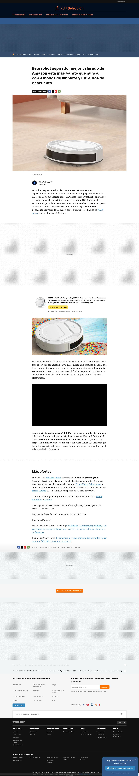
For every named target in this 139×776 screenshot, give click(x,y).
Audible (48, 499)
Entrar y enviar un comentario (70, 591)
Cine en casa (37, 700)
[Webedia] (121, 1)
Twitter (53, 91)
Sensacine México (52, 758)
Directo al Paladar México (69, 758)
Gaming (90, 55)
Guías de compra (19, 15)
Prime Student (39, 490)
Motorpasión (84, 732)
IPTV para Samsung (116, 671)
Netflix (44, 55)
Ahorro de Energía (19, 696)
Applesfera (16, 737)
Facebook (49, 91)
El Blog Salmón (118, 732)
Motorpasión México (84, 758)
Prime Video (82, 484)
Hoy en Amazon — (58, 307)
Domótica (69, 55)
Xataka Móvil (17, 735)
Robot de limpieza (74, 547)
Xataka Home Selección (69, 8)
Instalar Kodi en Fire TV (47, 671)
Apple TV (60, 55)
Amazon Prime (53, 477)
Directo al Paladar (69, 732)
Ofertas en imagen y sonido (82, 15)
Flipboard (56, 91)
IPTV (74, 671)
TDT (30, 55)
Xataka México (18, 758)
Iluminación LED (38, 696)
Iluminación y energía (20, 690)
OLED (97, 55)
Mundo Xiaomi (17, 745)
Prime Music (95, 484)
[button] (45, 182)
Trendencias (100, 732)
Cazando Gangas (35, 15)
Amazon (62, 547)
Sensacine (50, 732)
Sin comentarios (40, 91)
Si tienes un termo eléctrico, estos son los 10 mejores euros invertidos (47, 665)
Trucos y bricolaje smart (58, 691)
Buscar (122, 714)
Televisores (17, 685)
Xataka (15, 732)
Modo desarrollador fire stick (97, 671)
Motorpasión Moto (86, 735)
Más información (84, 774)
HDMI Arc (82, 671)
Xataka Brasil (17, 760)
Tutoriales (36, 690)
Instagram (91, 704)
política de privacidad (99, 691)
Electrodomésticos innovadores (39, 686)
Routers (16, 700)
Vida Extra (33, 735)
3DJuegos (33, 732)
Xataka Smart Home (17, 741)
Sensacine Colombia (50, 761)
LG (84, 55)
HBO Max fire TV (32, 671)
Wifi (53, 700)
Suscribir (104, 687)
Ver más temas (19, 705)
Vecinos (36, 55)
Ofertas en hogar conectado (57, 15)
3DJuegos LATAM (35, 758)
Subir (120, 722)
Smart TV (55, 696)
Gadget (78, 55)
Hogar (54, 685)
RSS (95, 704)
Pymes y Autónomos (117, 735)
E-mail (59, 91)
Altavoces (52, 55)
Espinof (49, 735)
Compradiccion (101, 737)
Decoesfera (100, 735)
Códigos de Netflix (64, 671)
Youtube (87, 704)
